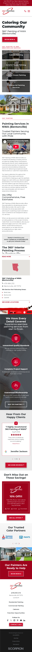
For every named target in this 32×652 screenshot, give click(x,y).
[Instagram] (14, 620)
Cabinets (16, 609)
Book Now (9, 39)
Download (23, 509)
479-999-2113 (9, 284)
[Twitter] (11, 620)
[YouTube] (21, 620)
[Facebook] (8, 620)
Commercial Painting (16, 606)
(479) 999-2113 (23, 239)
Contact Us (15, 624)
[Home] (8, 11)
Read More (16, 443)
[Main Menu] (29, 11)
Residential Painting (16, 602)
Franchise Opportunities (16, 613)
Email (15, 509)
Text (8, 509)
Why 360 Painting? (15, 404)
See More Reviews (15, 465)
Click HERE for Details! (20, 5)
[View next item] (19, 459)
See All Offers (15, 518)
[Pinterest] (17, 620)
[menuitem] (16, 635)
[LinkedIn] (24, 620)
